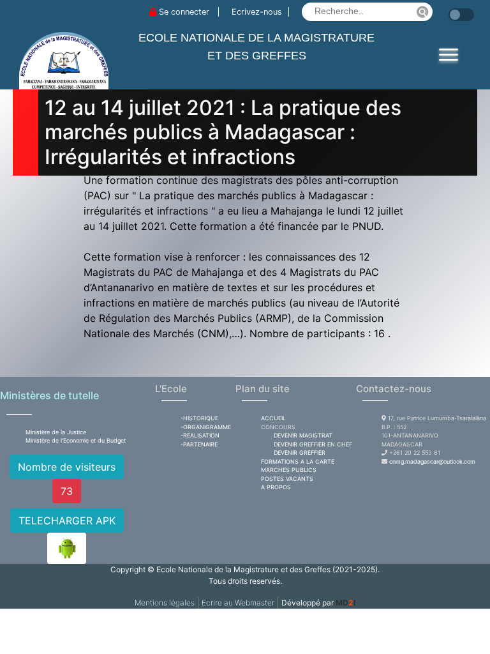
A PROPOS (276, 486)
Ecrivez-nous (257, 12)
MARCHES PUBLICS (288, 469)
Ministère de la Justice (56, 432)
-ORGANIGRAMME (206, 426)
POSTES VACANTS (287, 478)
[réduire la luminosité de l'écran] (445, 8)
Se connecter (184, 12)
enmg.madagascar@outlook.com (432, 461)
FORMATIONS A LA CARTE (297, 461)
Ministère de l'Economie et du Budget (76, 440)
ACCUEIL (273, 418)
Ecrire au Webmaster (238, 602)
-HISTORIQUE (199, 418)
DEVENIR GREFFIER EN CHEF (313, 444)
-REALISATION (200, 435)
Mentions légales (165, 602)
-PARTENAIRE (199, 444)
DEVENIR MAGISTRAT (303, 435)
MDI (345, 602)
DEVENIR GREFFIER (299, 452)
